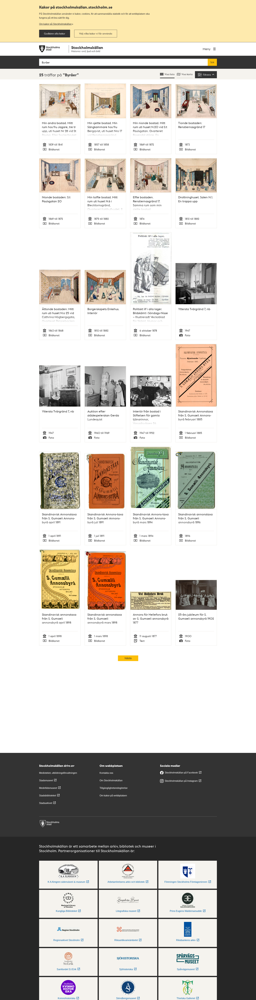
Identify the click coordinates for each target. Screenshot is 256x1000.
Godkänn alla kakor (54, 33)
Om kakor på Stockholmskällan (55, 24)
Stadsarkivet (45, 803)
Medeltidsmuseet (48, 788)
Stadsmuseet (46, 780)
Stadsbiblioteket (47, 795)
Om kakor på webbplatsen (113, 795)
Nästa (128, 658)
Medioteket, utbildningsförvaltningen (58, 773)
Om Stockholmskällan (111, 780)
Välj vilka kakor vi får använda (95, 33)
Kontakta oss (106, 773)
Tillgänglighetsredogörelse (114, 788)
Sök (212, 62)
